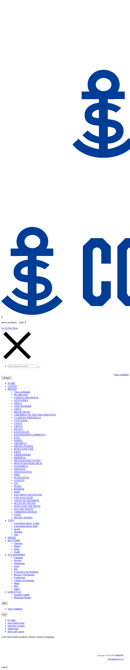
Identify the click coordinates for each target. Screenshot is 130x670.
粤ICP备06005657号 (116, 659)
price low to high (16, 625)
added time (13, 628)
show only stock (16, 631)
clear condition (121, 374)
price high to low (16, 623)
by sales (12, 620)
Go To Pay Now (9, 328)
